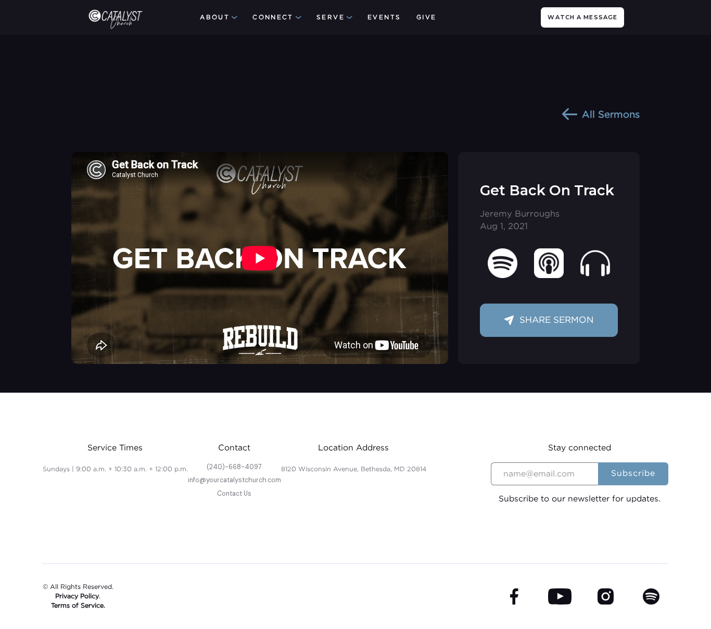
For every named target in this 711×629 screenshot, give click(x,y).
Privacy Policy (77, 596)
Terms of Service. (78, 605)
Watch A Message (582, 17)
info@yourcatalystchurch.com (234, 480)
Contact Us (234, 493)
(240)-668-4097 (234, 467)
